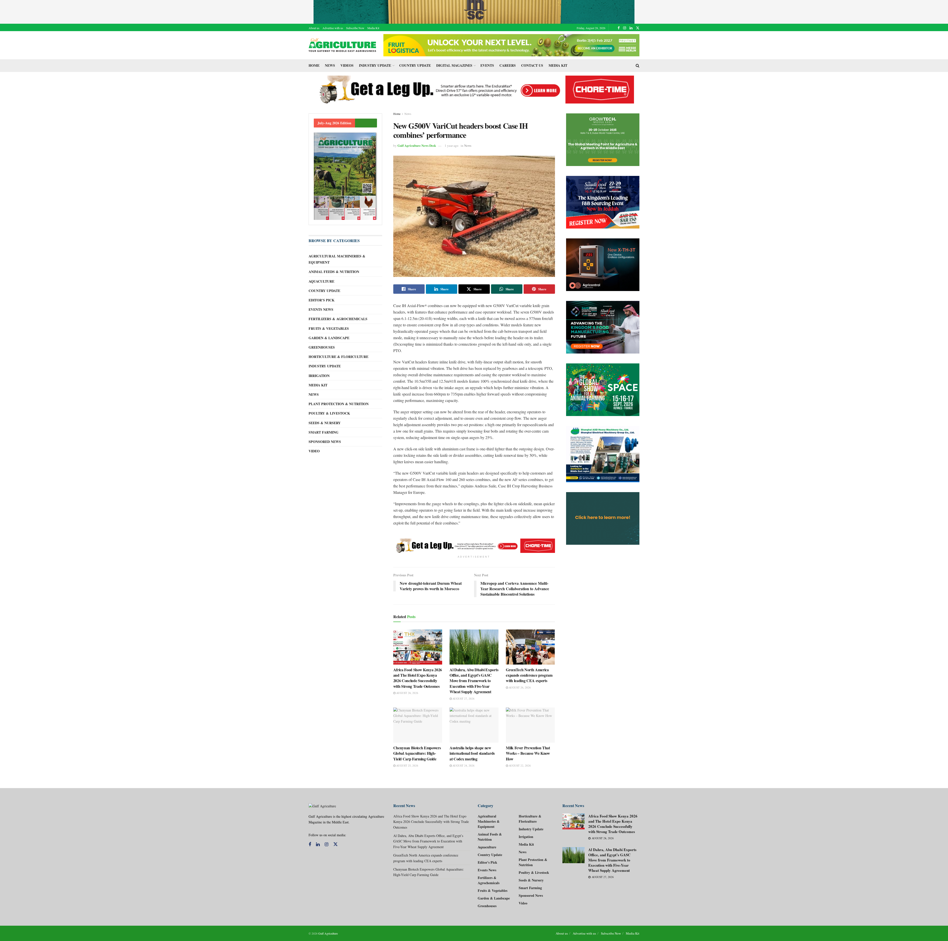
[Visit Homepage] (342, 45)
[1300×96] (474, 11)
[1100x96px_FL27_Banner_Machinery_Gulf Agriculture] (511, 44)
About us (314, 28)
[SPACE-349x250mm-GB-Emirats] (603, 389)
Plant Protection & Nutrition (339, 403)
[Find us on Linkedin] (318, 844)
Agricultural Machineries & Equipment (337, 259)
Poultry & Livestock (329, 413)
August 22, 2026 (519, 765)
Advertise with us (332, 28)
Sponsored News (325, 441)
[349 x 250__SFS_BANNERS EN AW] (603, 202)
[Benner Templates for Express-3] (603, 139)
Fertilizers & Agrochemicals (338, 318)
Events (487, 65)
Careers (507, 65)
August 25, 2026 (406, 765)
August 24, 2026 (463, 765)
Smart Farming (323, 432)
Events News (321, 309)
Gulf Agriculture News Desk (416, 145)
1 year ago (451, 145)
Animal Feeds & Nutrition (334, 271)
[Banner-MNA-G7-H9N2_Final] (603, 518)
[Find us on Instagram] (624, 28)
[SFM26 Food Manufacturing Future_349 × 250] (603, 327)
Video (314, 451)
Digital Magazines (454, 65)
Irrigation (319, 375)
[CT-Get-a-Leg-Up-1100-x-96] (474, 89)
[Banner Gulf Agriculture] (603, 264)
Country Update (415, 65)
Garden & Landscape (329, 337)
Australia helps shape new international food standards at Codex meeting (472, 753)
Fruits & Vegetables (329, 328)
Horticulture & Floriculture (338, 356)
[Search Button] (637, 65)
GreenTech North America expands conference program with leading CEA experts (529, 675)
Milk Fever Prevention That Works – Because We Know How (528, 753)
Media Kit (373, 28)
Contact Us (532, 65)
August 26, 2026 (519, 687)
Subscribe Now (355, 28)
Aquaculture (321, 281)
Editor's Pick (322, 300)
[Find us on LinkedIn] (631, 28)
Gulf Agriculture (328, 933)
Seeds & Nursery (325, 422)
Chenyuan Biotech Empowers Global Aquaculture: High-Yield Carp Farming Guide (417, 753)
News (330, 65)
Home (314, 65)
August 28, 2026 (406, 693)
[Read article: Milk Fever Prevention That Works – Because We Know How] (530, 725)
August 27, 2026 (463, 698)
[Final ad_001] (603, 454)
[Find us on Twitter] (637, 28)
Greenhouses (322, 347)
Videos (347, 65)
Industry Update (375, 65)
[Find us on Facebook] (619, 28)
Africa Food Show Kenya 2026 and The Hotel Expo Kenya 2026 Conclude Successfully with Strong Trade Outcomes (417, 678)
